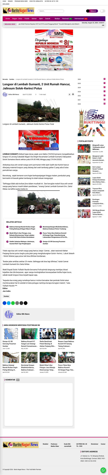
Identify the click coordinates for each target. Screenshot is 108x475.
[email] (21, 303)
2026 (91, 79)
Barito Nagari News (19, 469)
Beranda (5, 79)
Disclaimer (6, 4)
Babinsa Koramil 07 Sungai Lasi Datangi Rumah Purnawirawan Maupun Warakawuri (28, 343)
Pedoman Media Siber (21, 1)
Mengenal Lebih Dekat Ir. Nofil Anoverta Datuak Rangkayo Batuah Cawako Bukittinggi (98, 158)
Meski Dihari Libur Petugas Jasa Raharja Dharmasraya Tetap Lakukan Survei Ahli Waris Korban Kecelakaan (21, 235)
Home (4, 1)
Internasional (81, 19)
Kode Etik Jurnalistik (36, 1)
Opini (41, 19)
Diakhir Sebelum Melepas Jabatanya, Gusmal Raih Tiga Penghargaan (21, 242)
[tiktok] (77, 2)
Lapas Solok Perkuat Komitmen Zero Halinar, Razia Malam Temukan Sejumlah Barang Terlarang (98, 180)
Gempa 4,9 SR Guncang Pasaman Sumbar (54, 242)
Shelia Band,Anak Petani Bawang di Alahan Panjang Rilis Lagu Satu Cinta (47, 343)
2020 (91, 104)
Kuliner (34, 19)
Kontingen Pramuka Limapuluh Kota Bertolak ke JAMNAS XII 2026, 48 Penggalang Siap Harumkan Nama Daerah (98, 202)
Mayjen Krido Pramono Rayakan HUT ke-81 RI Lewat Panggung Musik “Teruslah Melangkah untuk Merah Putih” (40, 24)
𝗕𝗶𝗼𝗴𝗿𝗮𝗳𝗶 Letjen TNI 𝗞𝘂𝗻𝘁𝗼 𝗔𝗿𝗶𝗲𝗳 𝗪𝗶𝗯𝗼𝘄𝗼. (98, 147)
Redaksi (10, 1)
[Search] (62, 11)
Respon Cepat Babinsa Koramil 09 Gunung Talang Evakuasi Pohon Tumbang (66, 343)
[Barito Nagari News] (18, 13)
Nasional (67, 19)
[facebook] (68, 2)
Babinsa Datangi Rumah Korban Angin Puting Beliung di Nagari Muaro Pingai (22, 228)
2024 (91, 87)
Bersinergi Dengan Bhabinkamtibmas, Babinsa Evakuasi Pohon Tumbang (55, 228)
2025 (91, 83)
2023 (91, 92)
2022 (91, 96)
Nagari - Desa (17, 19)
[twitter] (9, 303)
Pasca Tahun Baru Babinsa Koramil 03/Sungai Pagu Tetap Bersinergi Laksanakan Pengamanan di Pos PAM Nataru (55, 235)
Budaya (57, 19)
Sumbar (11, 79)
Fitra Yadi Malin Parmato (33, 469)
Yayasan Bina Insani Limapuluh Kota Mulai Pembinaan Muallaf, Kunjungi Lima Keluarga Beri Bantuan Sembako (98, 191)
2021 (91, 100)
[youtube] (74, 2)
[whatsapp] (13, 303)
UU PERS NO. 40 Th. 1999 (51, 1)
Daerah (47, 19)
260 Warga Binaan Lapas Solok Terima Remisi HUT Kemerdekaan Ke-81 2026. (98, 212)
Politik (27, 19)
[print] (17, 303)
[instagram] (71, 2)
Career (103, 444)
